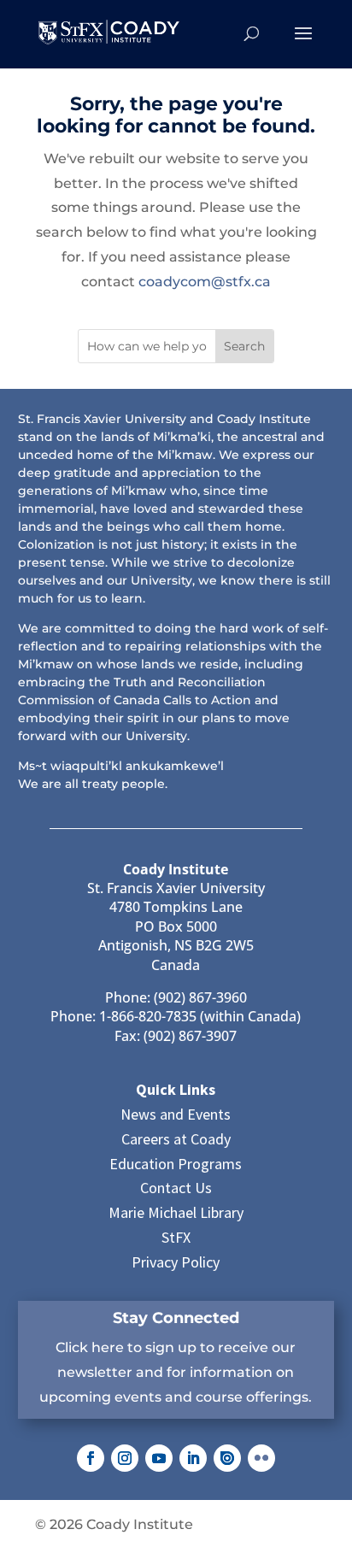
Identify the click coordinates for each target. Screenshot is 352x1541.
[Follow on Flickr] (261, 1458)
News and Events (175, 1114)
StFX (176, 1237)
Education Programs (175, 1163)
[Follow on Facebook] (90, 1458)
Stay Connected (176, 1318)
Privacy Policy (176, 1262)
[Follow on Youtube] (159, 1458)
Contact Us (176, 1187)
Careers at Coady (176, 1139)
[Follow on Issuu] (227, 1458)
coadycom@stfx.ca (204, 281)
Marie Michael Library (176, 1212)
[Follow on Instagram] (124, 1458)
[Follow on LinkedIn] (193, 1458)
